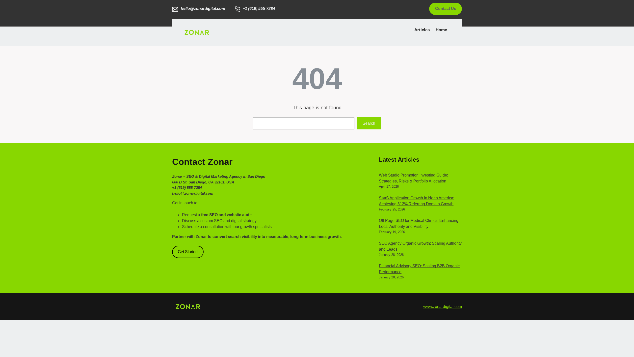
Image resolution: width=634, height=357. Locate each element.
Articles (422, 30)
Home (441, 30)
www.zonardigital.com (442, 306)
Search (369, 123)
